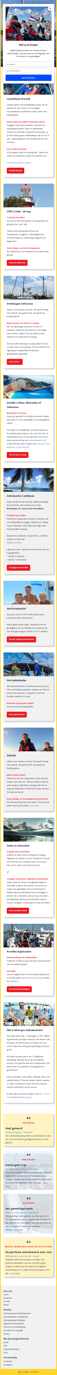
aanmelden (28, 77)
